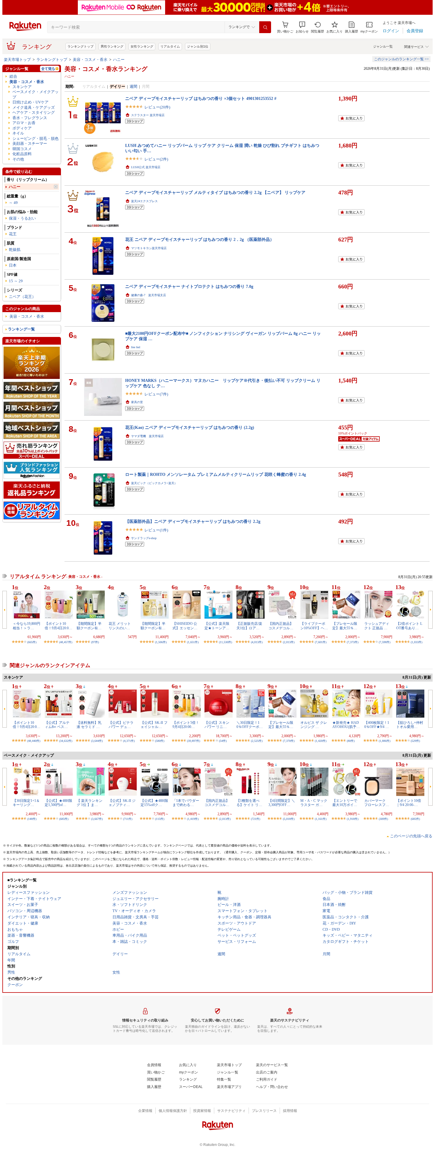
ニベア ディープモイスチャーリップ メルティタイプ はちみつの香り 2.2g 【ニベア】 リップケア (215, 192)
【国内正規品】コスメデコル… (280, 626)
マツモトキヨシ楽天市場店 (149, 248)
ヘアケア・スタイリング (33, 112)
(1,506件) (161, 642)
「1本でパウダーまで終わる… (186, 803)
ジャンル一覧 (383, 46)
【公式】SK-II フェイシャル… (154, 725)
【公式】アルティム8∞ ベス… (57, 725)
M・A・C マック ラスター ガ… (313, 803)
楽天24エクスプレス (144, 201)
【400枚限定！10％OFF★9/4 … (376, 725)
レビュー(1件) (156, 530)
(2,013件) (288, 642)
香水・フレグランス (29, 118)
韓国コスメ (22, 149)
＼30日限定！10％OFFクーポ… (249, 725)
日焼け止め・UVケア (30, 102)
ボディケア (22, 128)
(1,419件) (193, 818)
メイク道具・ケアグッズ (33, 107)
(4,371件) (129, 740)
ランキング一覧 (21, 329)
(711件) (127, 818)
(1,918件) (352, 818)
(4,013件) (256, 642)
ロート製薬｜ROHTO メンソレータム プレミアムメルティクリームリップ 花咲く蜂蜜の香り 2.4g (215, 474)
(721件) (255, 818)
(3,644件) (97, 740)
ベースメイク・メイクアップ (35, 94)
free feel (135, 347)
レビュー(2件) (156, 159)
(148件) (31, 818)
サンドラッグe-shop (144, 538)
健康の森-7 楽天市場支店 (148, 295)
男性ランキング (112, 46)
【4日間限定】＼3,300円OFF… (281, 803)
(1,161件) (320, 818)
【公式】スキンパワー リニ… (216, 725)
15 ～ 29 (16, 281)
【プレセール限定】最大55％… (344, 626)
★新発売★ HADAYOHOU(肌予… (346, 725)
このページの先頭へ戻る (411, 836)
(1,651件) (193, 642)
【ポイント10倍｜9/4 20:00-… (408, 803)
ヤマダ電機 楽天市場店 (147, 436)
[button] (302, 27)
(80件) (351, 740)
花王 (13, 234)
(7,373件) (352, 642)
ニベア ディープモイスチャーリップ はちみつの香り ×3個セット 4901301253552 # (200, 98)
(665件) (31, 642)
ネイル (18, 133)
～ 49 (13, 202)
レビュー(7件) (156, 394)
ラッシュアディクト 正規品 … (376, 626)
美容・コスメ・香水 (90, 59)
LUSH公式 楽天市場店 (145, 167)
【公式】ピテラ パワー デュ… (121, 725)
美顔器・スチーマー (29, 143)
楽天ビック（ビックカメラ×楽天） (154, 483)
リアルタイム (170, 46)
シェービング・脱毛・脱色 (35, 138)
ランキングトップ (80, 46)
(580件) (159, 740)
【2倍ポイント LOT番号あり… (409, 626)
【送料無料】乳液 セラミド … (89, 725)
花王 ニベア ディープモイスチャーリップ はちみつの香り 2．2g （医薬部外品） (199, 239)
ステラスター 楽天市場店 (148, 115)
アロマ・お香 (24, 123)
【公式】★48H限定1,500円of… (58, 803)
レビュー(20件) (157, 107)
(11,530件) (225, 642)
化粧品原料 (22, 154)
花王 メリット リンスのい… (121, 626)
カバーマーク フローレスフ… (376, 803)
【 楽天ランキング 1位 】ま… (89, 803)
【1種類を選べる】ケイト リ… (249, 803)
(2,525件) (256, 740)
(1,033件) (416, 642)
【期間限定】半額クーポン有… (89, 626)
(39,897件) (193, 740)
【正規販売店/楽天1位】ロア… (249, 626)
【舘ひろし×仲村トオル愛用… (409, 725)
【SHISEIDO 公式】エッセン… (185, 626)
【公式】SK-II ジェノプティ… (122, 803)
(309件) (383, 818)
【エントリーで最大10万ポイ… (344, 803)
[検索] (265, 27)
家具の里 (137, 402)
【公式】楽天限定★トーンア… (216, 626)
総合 (13, 76)
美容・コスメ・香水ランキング (106, 69)
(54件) (223, 740)
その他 (18, 159)
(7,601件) (320, 642)
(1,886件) (384, 740)
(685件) (63, 818)
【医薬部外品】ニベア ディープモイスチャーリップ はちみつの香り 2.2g (192, 521)
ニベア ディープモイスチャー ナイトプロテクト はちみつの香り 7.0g (189, 286)
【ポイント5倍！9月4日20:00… (186, 725)
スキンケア (22, 87)
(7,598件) (384, 642)
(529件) (415, 740)
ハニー (119, 59)
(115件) (159, 818)
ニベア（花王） (22, 296)
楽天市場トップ (17, 59)
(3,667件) (97, 818)
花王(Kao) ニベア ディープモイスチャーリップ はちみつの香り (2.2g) (189, 427)
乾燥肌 (14, 249)
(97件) (95, 642)
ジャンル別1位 (197, 46)
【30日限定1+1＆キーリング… (26, 803)
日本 (13, 265)
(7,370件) (288, 740)
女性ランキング (141, 46)
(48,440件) (33, 740)
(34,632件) (65, 740)
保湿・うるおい (22, 218)
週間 (133, 86)
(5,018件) (288, 818)
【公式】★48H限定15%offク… (154, 803)
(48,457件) (65, 642)
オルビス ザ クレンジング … (313, 725)
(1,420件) (320, 740)
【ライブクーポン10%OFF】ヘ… (314, 626)
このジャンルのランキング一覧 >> (401, 59)
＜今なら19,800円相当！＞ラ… (26, 626)
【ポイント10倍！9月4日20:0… (58, 626)
